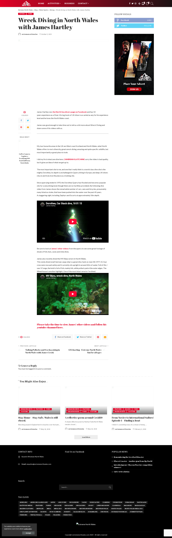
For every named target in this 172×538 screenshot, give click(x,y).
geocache (57, 505)
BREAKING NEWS (27, 409)
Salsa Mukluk (79, 512)
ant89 (53, 502)
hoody (91, 505)
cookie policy (28, 529)
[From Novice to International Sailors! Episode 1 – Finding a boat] (133, 400)
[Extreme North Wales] (26, 3)
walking (56, 515)
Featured (39, 409)
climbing (106, 502)
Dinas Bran (129, 502)
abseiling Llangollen (38, 502)
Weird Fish (67, 515)
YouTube (24, 411)
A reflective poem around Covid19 (83, 417)
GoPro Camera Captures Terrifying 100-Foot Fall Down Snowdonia (24, 158)
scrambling (92, 512)
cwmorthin (117, 502)
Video (30, 14)
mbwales (40, 508)
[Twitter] (28, 120)
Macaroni (128, 505)
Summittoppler (136, 512)
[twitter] (134, 25)
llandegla (116, 505)
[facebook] (134, 20)
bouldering (74, 502)
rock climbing (55, 512)
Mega (49, 508)
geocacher (69, 505)
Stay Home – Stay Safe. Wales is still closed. (38, 419)
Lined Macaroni (103, 505)
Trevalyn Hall (36, 515)
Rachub (43, 512)
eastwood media (26, 505)
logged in (32, 369)
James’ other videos (60, 248)
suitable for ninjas (119, 512)
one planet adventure (28, 512)
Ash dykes (62, 502)
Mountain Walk (102, 508)
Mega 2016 (58, 508)
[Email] (28, 127)
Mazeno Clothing (26, 508)
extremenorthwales (29, 34)
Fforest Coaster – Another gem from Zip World (133, 461)
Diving (22, 14)
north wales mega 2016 (134, 508)
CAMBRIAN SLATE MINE (74, 159)
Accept (28, 533)
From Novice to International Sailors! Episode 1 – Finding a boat (133, 419)
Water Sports (120, 411)
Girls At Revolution (121, 472)
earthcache (141, 502)
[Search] (152, 3)
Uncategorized (73, 411)
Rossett (67, 512)
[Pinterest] (21, 127)
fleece (48, 505)
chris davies (94, 502)
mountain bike (70, 508)
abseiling (23, 502)
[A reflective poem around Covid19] (86, 400)
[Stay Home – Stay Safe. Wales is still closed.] (39, 400)
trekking (23, 515)
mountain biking (86, 508)
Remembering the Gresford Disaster (129, 457)
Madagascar (140, 505)
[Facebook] (21, 120)
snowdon (104, 512)
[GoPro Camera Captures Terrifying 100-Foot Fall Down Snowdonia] (24, 146)
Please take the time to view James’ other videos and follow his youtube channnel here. (71, 326)
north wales (116, 508)
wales (47, 515)
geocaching (80, 505)
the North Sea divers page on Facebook (70, 112)
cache (84, 502)
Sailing (128, 409)
